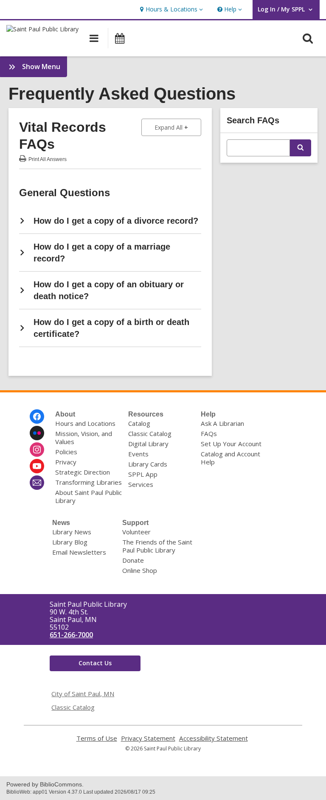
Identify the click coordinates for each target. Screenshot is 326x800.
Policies (66, 451)
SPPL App (142, 474)
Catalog (139, 423)
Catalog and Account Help (230, 458)
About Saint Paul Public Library (88, 496)
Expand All (178, 127)
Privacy (65, 462)
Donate (133, 560)
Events (138, 454)
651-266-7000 (71, 634)
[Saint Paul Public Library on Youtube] (37, 466)
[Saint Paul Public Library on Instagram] (37, 449)
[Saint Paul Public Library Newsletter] (37, 482)
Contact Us (95, 663)
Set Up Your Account (231, 443)
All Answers (47, 158)
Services (140, 484)
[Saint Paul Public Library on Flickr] (37, 433)
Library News (71, 532)
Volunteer (136, 532)
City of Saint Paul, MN (82, 693)
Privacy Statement (148, 738)
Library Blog (69, 542)
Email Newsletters (79, 552)
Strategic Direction (82, 472)
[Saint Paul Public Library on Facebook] (37, 416)
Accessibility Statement (213, 738)
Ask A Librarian (222, 423)
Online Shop (139, 570)
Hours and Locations (85, 423)
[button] (170, 9)
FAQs (209, 433)
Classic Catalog (149, 433)
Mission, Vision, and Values (83, 437)
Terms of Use (96, 738)
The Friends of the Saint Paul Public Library (157, 546)
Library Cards (147, 464)
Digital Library (148, 443)
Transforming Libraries (88, 482)
